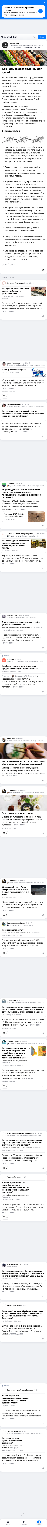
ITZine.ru (10, 484)
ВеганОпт (11, 659)
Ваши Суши (14, 43)
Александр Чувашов (9, 1065)
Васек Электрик (7, 1015)
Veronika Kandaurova (16, 792)
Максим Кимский (13, 615)
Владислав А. (6, 419)
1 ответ (17, 372)
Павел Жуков (13, 882)
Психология (11, 1000)
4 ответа (5, 298)
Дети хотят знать (8, 372)
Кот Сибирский (7, 1321)
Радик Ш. (5, 1406)
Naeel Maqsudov (13, 363)
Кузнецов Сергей (15, 486)
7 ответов (20, 1150)
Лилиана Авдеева (14, 404)
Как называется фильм (16, 923)
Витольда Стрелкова (15, 283)
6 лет (22, 363)
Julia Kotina (11, 739)
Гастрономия (12, 790)
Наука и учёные (13, 1041)
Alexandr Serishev (14, 1177)
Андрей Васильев (15, 536)
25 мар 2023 (18, 47)
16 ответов (17, 1321)
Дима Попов (6, 551)
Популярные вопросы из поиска (13, 296)
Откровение (12, 1515)
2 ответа (19, 671)
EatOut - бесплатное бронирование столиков (21, 534)
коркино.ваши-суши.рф (32, 47)
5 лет (26, 283)
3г (22, 615)
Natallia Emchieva (15, 1517)
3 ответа (20, 630)
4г (22, 404)
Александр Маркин (8, 671)
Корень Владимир (15, 1002)
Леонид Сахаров (7, 1200)
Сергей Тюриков (14, 1043)
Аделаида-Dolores (15, 925)
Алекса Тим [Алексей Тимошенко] (20, 1133)
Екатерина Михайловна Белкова (20, 1390)
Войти (42, 37)
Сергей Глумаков (14, 1431)
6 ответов (17, 1015)
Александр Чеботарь (24, 676)
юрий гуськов (6, 1279)
